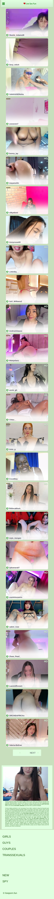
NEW (5, 875)
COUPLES (9, 848)
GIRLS (6, 836)
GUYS (6, 842)
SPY (5, 881)
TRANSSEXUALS (13, 855)
